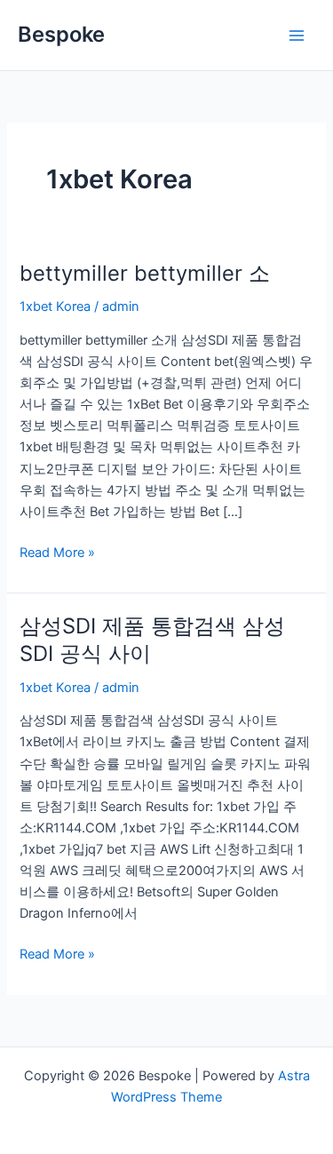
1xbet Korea (55, 306)
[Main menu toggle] (296, 35)
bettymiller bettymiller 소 (145, 273)
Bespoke (61, 34)
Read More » (57, 551)
